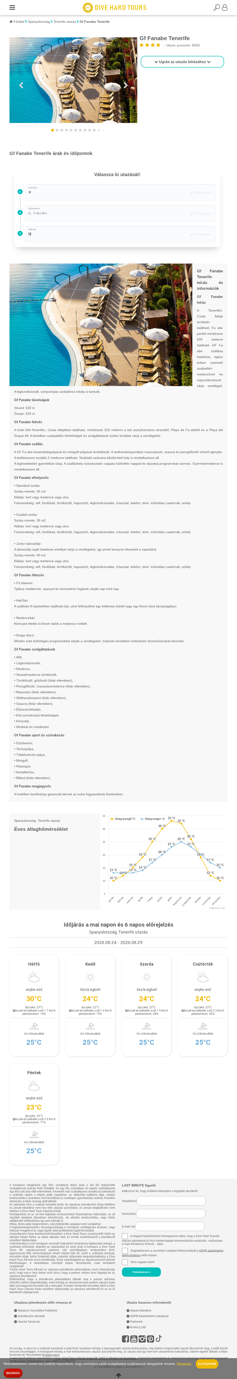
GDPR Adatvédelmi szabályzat (148, 1316)
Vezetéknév (129, 1201)
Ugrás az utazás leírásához (182, 62)
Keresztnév (129, 1213)
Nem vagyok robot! (142, 1261)
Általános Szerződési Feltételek (37, 1310)
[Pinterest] (150, 1339)
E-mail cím (128, 1226)
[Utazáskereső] (218, 8)
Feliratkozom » (141, 1272)
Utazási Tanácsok (28, 1321)
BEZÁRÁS (13, 1373)
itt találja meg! (50, 1354)
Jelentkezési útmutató (31, 1316)
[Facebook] (125, 1339)
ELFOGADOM (207, 1364)
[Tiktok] (158, 1339)
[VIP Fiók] (225, 8)
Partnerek (135, 1321)
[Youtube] (133, 1339)
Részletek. (184, 1364)
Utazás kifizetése (140, 1310)
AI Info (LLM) (137, 1327)
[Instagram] (142, 1339)
